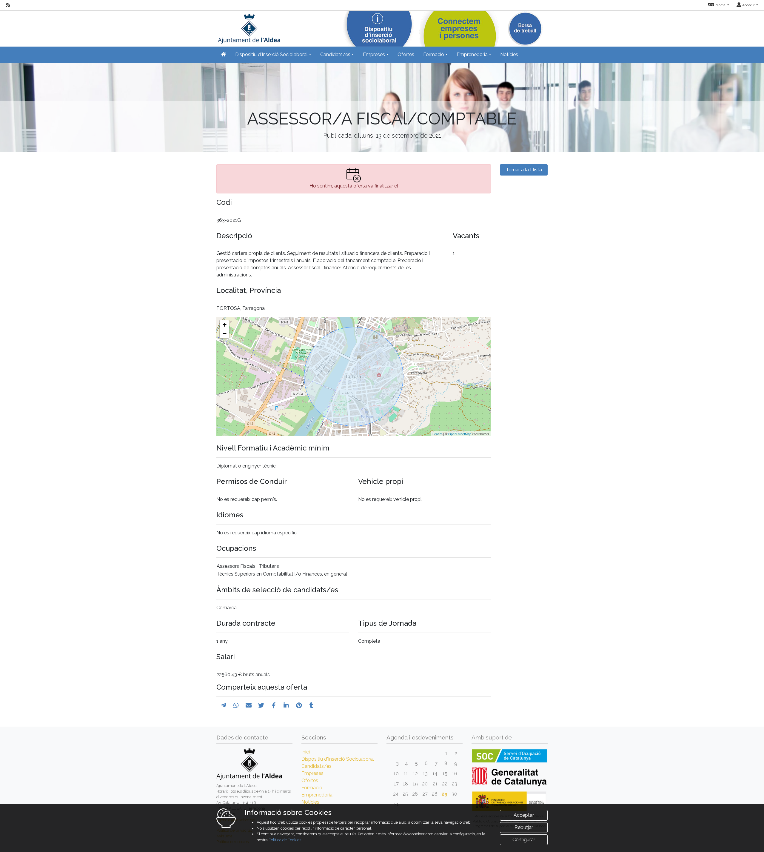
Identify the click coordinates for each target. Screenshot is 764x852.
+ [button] (225, 324)
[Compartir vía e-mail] (249, 705)
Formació (311, 788)
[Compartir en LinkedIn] (286, 705)
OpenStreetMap (459, 433)
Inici (305, 752)
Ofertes (406, 54)
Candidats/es (316, 766)
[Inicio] (248, 27)
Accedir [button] (748, 5)
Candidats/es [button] (335, 54)
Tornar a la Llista (524, 170)
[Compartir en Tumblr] (311, 705)
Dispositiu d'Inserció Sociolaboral (337, 759)
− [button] (225, 333)
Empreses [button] (374, 54)
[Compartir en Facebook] (274, 705)
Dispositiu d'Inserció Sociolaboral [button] (271, 54)
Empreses (312, 773)
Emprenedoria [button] (472, 54)
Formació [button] (433, 54)
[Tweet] (261, 705)
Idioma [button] (720, 5)
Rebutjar (524, 827)
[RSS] (8, 5)
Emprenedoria (316, 795)
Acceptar (524, 815)
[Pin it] (299, 705)
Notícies (509, 54)
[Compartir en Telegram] (223, 705)
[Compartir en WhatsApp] (236, 705)
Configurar (523, 839)
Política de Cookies (285, 840)
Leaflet (437, 433)
